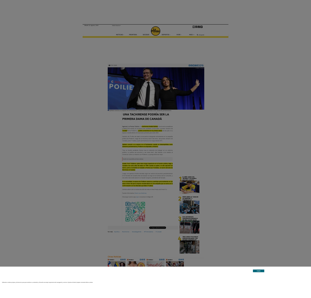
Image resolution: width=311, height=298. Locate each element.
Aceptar (259, 271)
